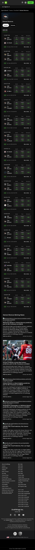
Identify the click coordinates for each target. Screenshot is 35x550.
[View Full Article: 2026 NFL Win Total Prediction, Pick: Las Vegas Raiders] (16, 443)
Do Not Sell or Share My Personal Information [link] (7, 492)
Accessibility (5, 484)
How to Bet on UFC (22, 495)
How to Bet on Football (23, 491)
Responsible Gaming (6, 479)
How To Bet (21, 489)
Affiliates (4, 469)
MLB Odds (20, 468)
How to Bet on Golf (22, 501)
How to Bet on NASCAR (23, 506)
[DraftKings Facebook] (10, 515)
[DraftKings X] (15, 515)
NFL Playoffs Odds (22, 486)
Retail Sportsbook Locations (8, 481)
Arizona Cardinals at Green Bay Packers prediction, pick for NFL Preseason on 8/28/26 (16, 363)
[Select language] (25, 2)
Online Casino (5, 486)
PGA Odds (20, 473)
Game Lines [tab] (5, 30)
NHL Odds (20, 471)
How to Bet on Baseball (23, 497)
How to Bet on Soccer (23, 502)
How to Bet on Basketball (24, 493)
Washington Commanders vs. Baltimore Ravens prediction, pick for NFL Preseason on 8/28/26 (17, 406)
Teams (11, 10)
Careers (4, 466)
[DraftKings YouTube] (23, 515)
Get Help (4, 473)
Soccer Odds (21, 475)
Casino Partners (5, 482)
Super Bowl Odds (22, 484)
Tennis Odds (21, 477)
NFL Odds (20, 464)
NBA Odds (20, 466)
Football (16, 10)
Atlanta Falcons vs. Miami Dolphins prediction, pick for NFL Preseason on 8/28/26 (16, 383)
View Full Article (7, 336)
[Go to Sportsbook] (6, 2)
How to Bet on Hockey (23, 499)
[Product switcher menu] (3, 2)
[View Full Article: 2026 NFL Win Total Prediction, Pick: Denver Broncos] (15, 423)
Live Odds (20, 482)
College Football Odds (23, 481)
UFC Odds (20, 469)
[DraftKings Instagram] (19, 515)
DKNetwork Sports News (8, 490)
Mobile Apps (5, 468)
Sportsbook (4, 10)
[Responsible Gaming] (22, 2)
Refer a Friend (5, 471)
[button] (7, 6)
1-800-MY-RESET (9, 520)
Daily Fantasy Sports (6, 488)
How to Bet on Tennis (23, 504)
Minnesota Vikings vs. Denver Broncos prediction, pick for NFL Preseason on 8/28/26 (17, 323)
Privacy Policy (5, 477)
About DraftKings (6, 464)
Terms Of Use (5, 475)
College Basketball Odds (23, 479)
